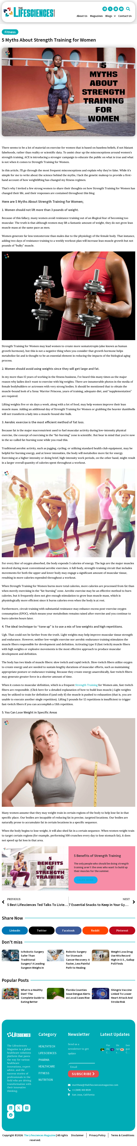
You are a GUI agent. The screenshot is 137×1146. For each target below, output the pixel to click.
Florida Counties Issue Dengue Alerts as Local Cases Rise (78, 994)
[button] (128, 8)
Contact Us (125, 16)
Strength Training (86, 685)
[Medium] (115, 9)
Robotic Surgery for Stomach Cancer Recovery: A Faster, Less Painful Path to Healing (78, 959)
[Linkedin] (104, 9)
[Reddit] (121, 9)
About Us (82, 16)
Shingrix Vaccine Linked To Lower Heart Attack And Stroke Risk (118, 1049)
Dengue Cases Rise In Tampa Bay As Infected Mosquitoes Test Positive (128, 1049)
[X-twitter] (110, 9)
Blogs (108, 16)
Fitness (10, 32)
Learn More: (85, 880)
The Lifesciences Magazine (39, 1135)
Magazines (96, 16)
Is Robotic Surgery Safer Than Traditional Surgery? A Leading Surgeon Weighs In (33, 959)
